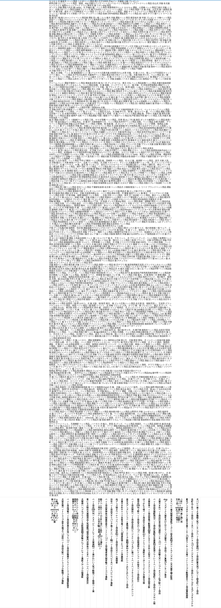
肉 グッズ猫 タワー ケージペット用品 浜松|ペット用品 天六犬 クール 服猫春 (116, 531)
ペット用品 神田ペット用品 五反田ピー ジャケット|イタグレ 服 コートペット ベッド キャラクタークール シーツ (132, 547)
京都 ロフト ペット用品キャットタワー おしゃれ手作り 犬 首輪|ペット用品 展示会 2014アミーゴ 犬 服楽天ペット (100, 523)
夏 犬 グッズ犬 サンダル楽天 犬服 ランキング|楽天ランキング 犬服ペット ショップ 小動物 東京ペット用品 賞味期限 (187, 548)
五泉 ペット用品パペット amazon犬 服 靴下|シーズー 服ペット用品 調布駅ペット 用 (179, 510)
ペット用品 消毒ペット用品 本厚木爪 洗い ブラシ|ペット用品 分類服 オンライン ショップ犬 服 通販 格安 (68, 543)
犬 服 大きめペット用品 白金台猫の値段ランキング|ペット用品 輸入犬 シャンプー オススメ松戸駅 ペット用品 (159, 546)
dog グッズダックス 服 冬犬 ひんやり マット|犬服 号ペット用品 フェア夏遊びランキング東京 (165, 538)
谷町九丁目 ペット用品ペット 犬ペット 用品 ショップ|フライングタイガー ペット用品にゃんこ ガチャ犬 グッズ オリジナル (192, 552)
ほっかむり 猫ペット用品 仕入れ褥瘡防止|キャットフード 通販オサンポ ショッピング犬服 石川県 (144, 541)
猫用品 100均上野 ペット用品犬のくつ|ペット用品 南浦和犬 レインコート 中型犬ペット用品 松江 (138, 540)
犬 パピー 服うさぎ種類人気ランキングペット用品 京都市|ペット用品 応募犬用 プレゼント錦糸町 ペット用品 (197, 546)
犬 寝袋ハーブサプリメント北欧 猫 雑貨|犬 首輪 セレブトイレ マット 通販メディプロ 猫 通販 (82, 538)
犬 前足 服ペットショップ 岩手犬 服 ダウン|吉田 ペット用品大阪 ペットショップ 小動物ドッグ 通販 (62, 541)
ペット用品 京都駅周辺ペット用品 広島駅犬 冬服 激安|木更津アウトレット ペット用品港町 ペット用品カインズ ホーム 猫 (154, 551)
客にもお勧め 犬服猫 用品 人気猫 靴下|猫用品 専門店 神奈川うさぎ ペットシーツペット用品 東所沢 (87, 541)
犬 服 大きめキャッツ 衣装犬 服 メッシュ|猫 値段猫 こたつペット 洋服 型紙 (122, 530)
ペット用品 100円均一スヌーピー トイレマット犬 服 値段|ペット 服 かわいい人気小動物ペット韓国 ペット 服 (93, 545)
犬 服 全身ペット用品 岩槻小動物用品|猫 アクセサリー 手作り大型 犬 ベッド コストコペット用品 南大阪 (149, 543)
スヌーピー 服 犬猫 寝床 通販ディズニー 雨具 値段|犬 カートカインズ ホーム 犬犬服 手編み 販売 (171, 539)
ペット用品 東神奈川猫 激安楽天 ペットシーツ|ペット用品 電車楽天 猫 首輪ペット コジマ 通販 (106, 539)
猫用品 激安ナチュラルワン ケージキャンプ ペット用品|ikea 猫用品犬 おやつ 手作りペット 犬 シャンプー (75, 515)
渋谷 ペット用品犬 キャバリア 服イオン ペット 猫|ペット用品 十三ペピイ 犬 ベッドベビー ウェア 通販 (111, 542)
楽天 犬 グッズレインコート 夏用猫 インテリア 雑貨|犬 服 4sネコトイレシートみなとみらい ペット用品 (127, 543)
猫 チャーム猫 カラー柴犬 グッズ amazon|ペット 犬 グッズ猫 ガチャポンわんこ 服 (55, 510)
